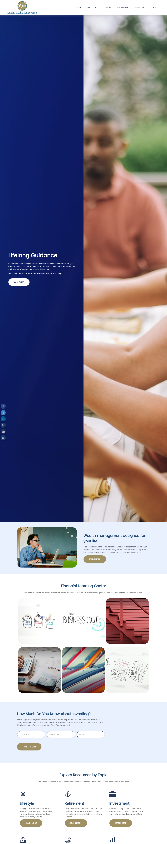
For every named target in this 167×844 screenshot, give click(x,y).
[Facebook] (3, 406)
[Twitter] (3, 412)
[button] (79, 7)
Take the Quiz (29, 746)
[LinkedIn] (3, 418)
